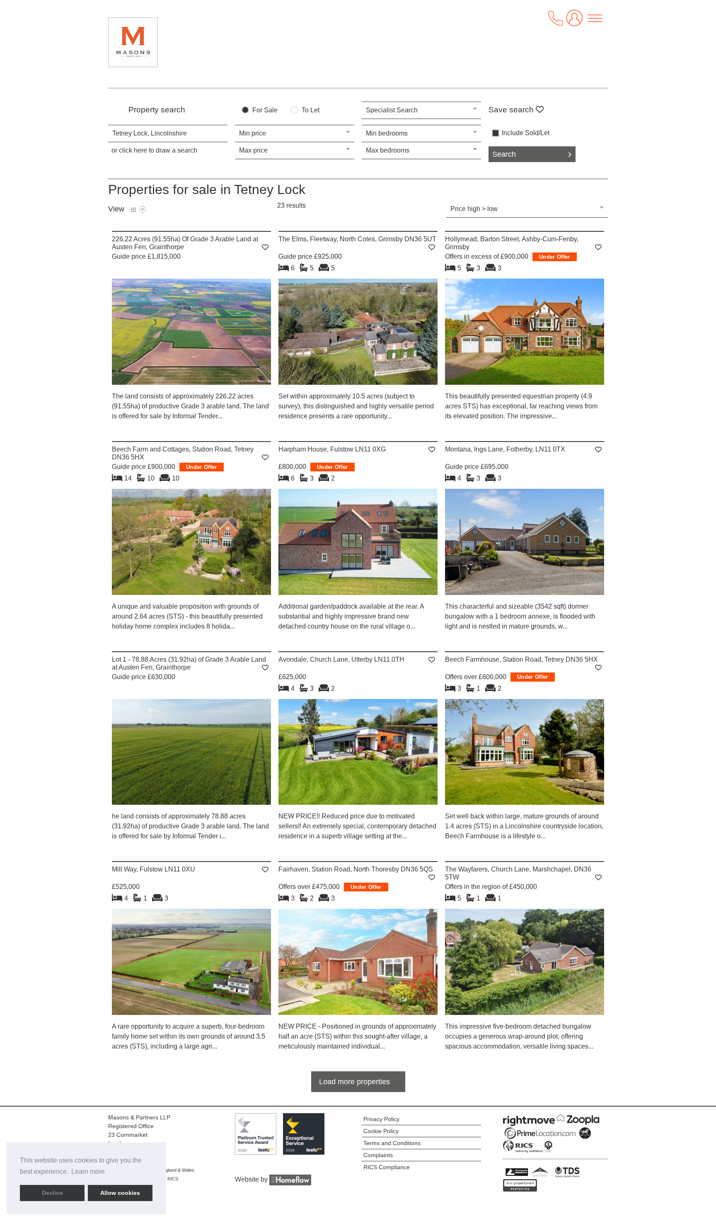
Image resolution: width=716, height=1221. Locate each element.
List (133, 210)
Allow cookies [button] (120, 1192)
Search (504, 154)
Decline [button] (52, 1192)
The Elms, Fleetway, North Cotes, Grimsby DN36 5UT (357, 239)
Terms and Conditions (392, 1143)
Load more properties (354, 1082)
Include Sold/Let (525, 133)
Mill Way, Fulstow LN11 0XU (153, 869)
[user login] (576, 21)
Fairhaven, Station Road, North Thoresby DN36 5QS (355, 869)
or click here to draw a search (154, 150)
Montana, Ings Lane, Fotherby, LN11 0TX (505, 449)
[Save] (265, 247)
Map (142, 210)
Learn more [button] (88, 1171)
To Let (310, 110)
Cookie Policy (381, 1131)
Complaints (378, 1155)
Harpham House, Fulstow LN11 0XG (332, 449)
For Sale (265, 110)
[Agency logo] (168, 42)
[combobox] (167, 133)
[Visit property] (191, 334)
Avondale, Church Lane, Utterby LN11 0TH (341, 659)
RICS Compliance (386, 1167)
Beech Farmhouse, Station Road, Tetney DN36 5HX (521, 659)
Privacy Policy (381, 1119)
